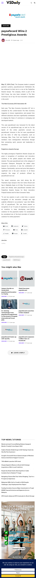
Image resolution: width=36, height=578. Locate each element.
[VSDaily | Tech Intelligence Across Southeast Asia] (13, 3)
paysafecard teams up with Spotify (9, 330)
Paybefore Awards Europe (16, 256)
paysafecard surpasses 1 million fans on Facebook (27, 330)
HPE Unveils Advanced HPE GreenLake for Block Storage (17, 496)
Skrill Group (16, 260)
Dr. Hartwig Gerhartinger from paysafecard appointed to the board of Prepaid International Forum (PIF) (9, 304)
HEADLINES (6, 25)
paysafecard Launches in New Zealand (27, 304)
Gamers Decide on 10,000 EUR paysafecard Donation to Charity (9, 279)
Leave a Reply (19, 352)
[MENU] (2, 3)
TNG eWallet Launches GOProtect (11, 461)
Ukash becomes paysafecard (27, 279)
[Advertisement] (18, 65)
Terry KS (8, 40)
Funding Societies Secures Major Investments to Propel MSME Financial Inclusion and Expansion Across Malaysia (17, 490)
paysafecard (6, 260)
